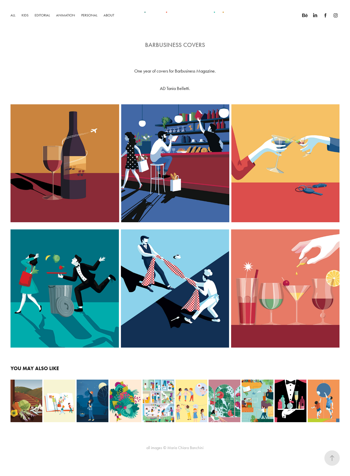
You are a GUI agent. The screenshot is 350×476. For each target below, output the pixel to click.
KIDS (25, 15)
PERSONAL (89, 15)
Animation (65, 15)
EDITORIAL (42, 15)
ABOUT (109, 15)
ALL (13, 15)
